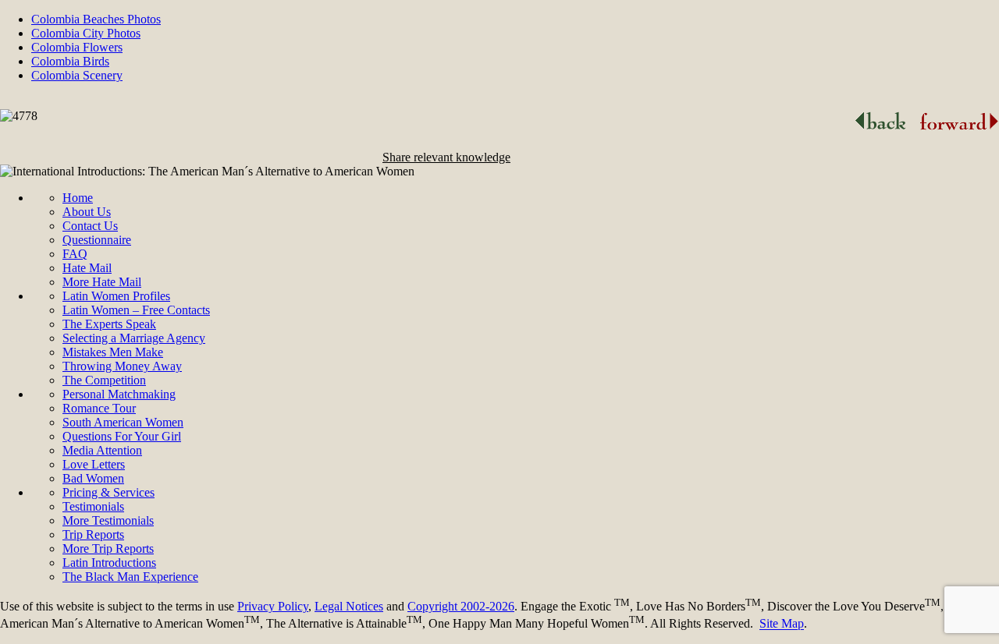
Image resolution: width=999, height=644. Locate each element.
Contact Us (90, 225)
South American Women (122, 422)
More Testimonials (108, 520)
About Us (86, 211)
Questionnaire (96, 239)
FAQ (74, 253)
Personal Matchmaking (119, 394)
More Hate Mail (101, 281)
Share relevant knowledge (446, 157)
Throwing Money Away (122, 366)
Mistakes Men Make (112, 352)
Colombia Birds (70, 61)
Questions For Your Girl (121, 436)
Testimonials (93, 506)
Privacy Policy (272, 606)
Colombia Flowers (77, 47)
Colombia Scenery (77, 75)
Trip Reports (93, 534)
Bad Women (93, 478)
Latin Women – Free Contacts (136, 310)
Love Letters (93, 464)
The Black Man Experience (130, 576)
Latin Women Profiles (116, 296)
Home (77, 197)
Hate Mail (87, 267)
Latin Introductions (109, 562)
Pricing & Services (108, 492)
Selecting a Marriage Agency (133, 338)
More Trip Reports (108, 548)
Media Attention (102, 450)
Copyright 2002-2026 (460, 606)
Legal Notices (349, 606)
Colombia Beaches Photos (96, 19)
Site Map (781, 624)
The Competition (104, 380)
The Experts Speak (109, 324)
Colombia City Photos (85, 33)
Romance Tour (99, 408)
